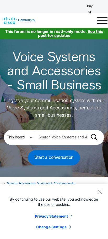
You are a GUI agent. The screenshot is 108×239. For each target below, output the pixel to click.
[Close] (100, 192)
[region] (54, 211)
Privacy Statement (51, 216)
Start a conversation (54, 158)
